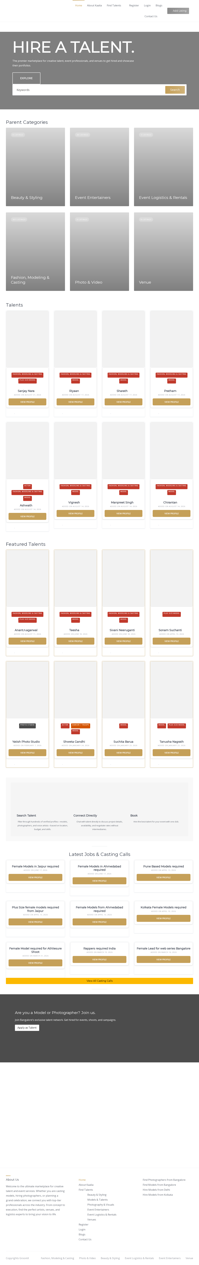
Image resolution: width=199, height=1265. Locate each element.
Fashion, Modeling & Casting (57, 1258)
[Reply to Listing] (11, 412)
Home (78, 5)
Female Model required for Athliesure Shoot (35, 950)
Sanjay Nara (26, 391)
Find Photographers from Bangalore (164, 1180)
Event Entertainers (93, 197)
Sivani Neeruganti (122, 630)
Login (147, 5)
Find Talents (114, 5)
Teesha (74, 630)
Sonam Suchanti (170, 630)
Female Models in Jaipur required (35, 866)
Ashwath (26, 505)
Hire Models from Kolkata (158, 1194)
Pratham (170, 391)
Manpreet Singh (122, 502)
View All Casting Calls (100, 980)
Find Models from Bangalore (159, 1184)
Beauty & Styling (26, 197)
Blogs (159, 5)
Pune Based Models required (163, 866)
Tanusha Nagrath (172, 741)
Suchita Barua (123, 741)
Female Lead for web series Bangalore (163, 948)
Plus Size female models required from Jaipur (35, 909)
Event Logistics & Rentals (163, 197)
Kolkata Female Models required (163, 907)
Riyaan (74, 391)
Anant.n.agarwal (26, 630)
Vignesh (74, 502)
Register (134, 5)
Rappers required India (99, 948)
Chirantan (170, 502)
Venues (91, 1219)
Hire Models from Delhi (156, 1189)
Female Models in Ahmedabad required (99, 868)
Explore (26, 78)
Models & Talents (97, 1199)
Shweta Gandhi (74, 741)
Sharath (122, 391)
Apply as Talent (27, 1027)
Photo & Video (88, 282)
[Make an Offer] (60, 888)
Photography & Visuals (100, 1204)
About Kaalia (94, 5)
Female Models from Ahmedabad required (99, 909)
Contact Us (151, 16)
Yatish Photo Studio (26, 741)
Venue (145, 282)
